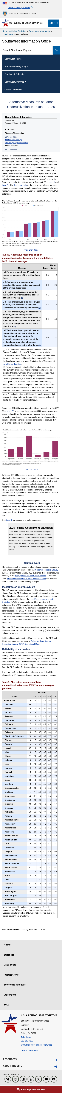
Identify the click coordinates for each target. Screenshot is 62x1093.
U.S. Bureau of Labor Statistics (26, 23)
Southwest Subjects (14, 74)
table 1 (9, 520)
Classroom (10, 994)
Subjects (9, 954)
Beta (6, 1004)
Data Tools (10, 964)
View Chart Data (31, 250)
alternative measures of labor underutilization (26, 579)
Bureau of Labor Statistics (14, 31)
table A (5, 185)
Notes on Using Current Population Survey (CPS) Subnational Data (26, 642)
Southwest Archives (14, 81)
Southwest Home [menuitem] (13, 59)
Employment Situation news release (30, 576)
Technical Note (20, 185)
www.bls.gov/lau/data (12, 364)
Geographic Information (39, 31)
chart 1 (52, 182)
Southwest (8, 34)
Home (7, 944)
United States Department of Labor (21, 13)
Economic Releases (15, 984)
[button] (55, 1060)
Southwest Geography (15, 66)
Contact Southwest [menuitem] (14, 89)
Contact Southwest (30, 1050)
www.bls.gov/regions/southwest (16, 143)
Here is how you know (19, 7)
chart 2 (10, 411)
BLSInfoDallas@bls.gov (13, 140)
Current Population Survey (46, 570)
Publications (11, 974)
